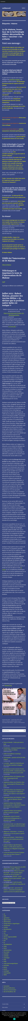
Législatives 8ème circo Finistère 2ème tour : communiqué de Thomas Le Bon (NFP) (14, 784)
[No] (26, 1016)
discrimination (7, 929)
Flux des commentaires (10, 989)
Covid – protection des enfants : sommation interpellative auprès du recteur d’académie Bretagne (14, 889)
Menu (23, 8)
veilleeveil (6, 8)
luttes (20, 719)
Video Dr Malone (6, 264)
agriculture (6, 918)
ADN (5, 916)
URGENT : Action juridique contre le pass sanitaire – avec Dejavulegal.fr (14, 878)
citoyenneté (14, 719)
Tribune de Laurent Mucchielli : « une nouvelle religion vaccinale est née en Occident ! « (14, 872)
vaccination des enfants (7, 722)
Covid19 (6, 927)
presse (5, 967)
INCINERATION (8, 944)
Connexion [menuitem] (3, 1)
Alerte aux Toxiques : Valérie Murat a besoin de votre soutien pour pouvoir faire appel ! (13, 839)
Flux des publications (9, 988)
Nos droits (5, 1007)
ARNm (3, 721)
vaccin (19, 721)
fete (5, 940)
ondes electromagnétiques (11, 963)
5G (4, 914)
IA (4, 942)
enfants (12, 721)
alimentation (7, 921)
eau (4, 933)
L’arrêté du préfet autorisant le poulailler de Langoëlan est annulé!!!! (14, 884)
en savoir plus (12, 326)
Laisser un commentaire (19, 722)
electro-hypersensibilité (10, 937)
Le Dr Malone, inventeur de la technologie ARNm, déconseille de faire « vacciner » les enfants (13, 34)
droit (18, 719)
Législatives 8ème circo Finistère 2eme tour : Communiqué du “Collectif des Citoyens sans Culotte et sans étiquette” (14, 791)
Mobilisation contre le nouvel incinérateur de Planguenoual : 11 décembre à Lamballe (12, 818)
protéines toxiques (15, 79)
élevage (6, 938)
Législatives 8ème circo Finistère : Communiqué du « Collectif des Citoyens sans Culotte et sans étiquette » (14, 805)
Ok (14, 1019)
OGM (5, 961)
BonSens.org (8, 685)
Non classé (6, 952)
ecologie (6, 935)
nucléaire (6, 954)
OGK (5, 959)
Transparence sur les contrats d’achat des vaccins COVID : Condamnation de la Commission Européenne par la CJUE (14, 770)
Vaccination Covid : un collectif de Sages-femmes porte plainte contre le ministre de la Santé (15, 825)
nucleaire (6, 956)
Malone (16, 721)
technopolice (7, 973)
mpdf (3, 282)
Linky (5, 946)
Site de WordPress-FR (9, 991)
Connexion (6, 986)
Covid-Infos (5, 1004)
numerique (6, 957)
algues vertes (7, 919)
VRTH (5, 974)
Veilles (4, 1010)
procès (5, 969)
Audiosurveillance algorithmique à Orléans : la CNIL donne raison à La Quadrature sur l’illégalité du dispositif (14, 846)
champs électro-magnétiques (12, 923)
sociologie (6, 971)
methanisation (8, 950)
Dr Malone (8, 721)
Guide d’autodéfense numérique (12, 753)
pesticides (6, 965)
